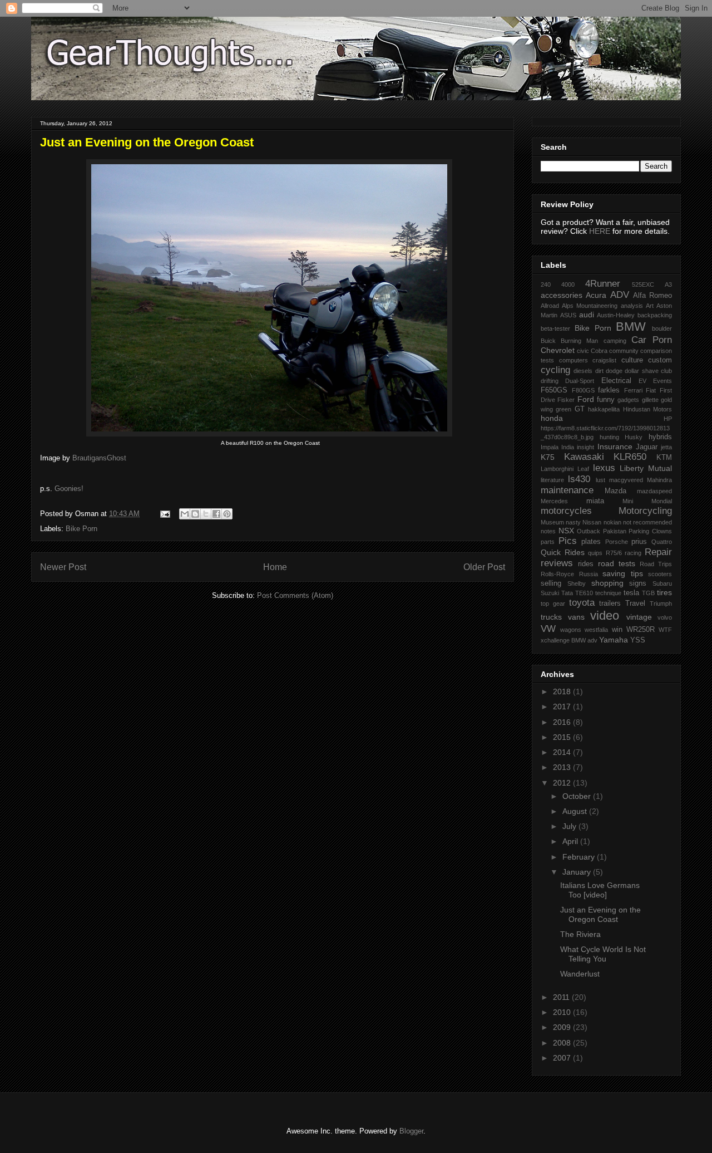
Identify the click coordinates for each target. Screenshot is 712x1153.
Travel (635, 603)
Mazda (615, 491)
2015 (563, 737)
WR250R (640, 630)
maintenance (567, 490)
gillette (650, 399)
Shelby (576, 583)
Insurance (614, 446)
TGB (648, 593)
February (579, 856)
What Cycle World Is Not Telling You (603, 954)
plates (591, 542)
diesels (582, 370)
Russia (588, 574)
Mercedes (554, 501)
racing (633, 552)
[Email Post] (164, 513)
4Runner (602, 283)
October (577, 796)
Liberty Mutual (646, 468)
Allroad (550, 305)
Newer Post (63, 567)
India (567, 447)
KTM (664, 458)
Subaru (662, 583)
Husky (633, 437)
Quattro (661, 541)
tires (664, 592)
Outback (588, 531)
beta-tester (555, 328)
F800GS (583, 390)
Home (275, 567)
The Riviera (580, 934)
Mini (627, 501)
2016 (563, 722)
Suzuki (550, 593)
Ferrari (633, 390)
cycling (555, 370)
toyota (582, 602)
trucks (551, 616)
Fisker (566, 399)
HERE (599, 231)
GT (580, 409)
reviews (557, 563)
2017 (563, 706)
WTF (665, 629)
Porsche (616, 541)
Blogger (411, 1131)
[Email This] (184, 513)
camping (615, 340)
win (617, 630)
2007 (563, 1057)
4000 (568, 284)
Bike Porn (81, 528)
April (571, 841)
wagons (570, 629)
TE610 (584, 593)
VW (548, 629)
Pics (567, 541)
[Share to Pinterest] (227, 513)
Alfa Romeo (652, 296)
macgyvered (626, 480)
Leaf (583, 468)
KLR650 (630, 457)
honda (552, 418)
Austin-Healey (616, 315)
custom (660, 360)
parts (548, 541)
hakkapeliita (604, 409)
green (563, 409)
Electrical (616, 381)
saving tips (622, 573)
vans (576, 616)
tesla (631, 593)
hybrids (660, 437)
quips (595, 552)
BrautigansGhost (99, 458)
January (577, 871)
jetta (666, 447)
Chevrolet (558, 350)
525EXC (643, 284)
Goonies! (69, 488)
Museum (552, 522)
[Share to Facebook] (216, 513)
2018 (563, 691)
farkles (609, 390)
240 (546, 284)
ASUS (568, 315)
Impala (549, 447)
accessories (561, 295)
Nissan (591, 522)
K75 (548, 457)
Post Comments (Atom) (295, 595)
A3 (668, 284)
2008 (563, 1042)
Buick (548, 340)
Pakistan (614, 531)
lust (600, 480)
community (624, 350)
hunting (609, 437)
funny (606, 400)
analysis (632, 305)
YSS (637, 640)
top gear (553, 603)
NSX (566, 530)
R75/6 (614, 552)
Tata (567, 593)
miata (595, 501)
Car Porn (651, 340)
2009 (563, 1027)
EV (642, 380)
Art (650, 305)
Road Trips (656, 564)
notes (548, 531)
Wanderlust (580, 973)
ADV (619, 295)
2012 (563, 782)
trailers (610, 603)
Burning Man (579, 340)
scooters (660, 574)
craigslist (604, 360)
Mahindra (659, 480)
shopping (607, 582)
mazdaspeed (654, 491)
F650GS (554, 390)
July (570, 826)
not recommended (647, 522)
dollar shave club (648, 370)
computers (573, 360)
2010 (563, 1012)
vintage (639, 616)
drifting (549, 380)
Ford (585, 399)
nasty (573, 522)
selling (551, 583)
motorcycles (566, 511)
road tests (616, 563)
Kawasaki (584, 457)
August (575, 811)
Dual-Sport (579, 380)
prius (639, 542)
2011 (562, 997)
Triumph (661, 603)
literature (552, 480)
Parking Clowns (650, 531)
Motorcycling (645, 511)
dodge (614, 370)
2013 (563, 767)
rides (586, 564)
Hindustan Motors (647, 409)
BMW (631, 326)
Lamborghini (557, 468)
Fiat (651, 390)
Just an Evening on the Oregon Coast (600, 914)
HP (668, 418)
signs (637, 583)
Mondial (661, 501)
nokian (612, 522)
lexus (604, 468)
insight (585, 447)
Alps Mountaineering (589, 305)
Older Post (484, 567)
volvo (664, 617)
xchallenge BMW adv (569, 640)
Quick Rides (563, 552)
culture (632, 360)
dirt (599, 370)
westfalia (596, 629)
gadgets (628, 399)
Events (662, 380)
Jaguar (646, 447)
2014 (563, 752)
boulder (662, 328)
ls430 (579, 479)
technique (608, 593)
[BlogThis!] (195, 513)
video (604, 615)
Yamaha (613, 639)
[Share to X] (205, 513)
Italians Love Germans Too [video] (600, 890)
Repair (658, 552)
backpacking (654, 315)
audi (586, 314)
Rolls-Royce (557, 574)
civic (583, 350)
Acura (596, 295)
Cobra (599, 350)
